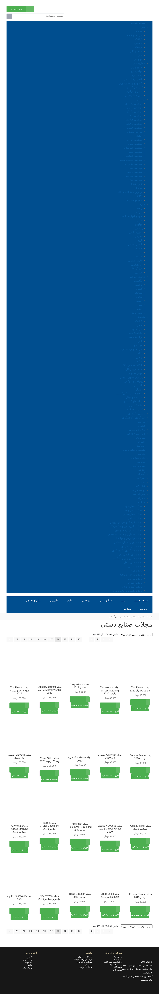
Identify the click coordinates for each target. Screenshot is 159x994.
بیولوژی (139, 224)
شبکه (140, 361)
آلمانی (139, 288)
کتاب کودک (139, 486)
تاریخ (140, 240)
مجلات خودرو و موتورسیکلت (128, 558)
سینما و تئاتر (136, 51)
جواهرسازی (136, 71)
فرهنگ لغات (136, 268)
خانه (150, 616)
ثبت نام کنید (12, 3)
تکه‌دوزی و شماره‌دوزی (131, 83)
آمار (141, 252)
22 (17, 639)
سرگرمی (140, 478)
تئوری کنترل (136, 184)
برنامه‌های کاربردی (133, 401)
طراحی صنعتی (135, 131)
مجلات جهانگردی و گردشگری (127, 550)
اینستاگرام (28, 959)
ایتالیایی (139, 297)
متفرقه (141, 498)
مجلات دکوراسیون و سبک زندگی (126, 526)
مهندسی (140, 99)
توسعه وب (137, 345)
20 (30, 639)
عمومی (139, 272)
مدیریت (141, 462)
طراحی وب (137, 329)
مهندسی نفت (136, 151)
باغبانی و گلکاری (136, 413)
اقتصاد (139, 248)
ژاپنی (140, 309)
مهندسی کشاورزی (133, 156)
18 (44, 639)
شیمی (139, 220)
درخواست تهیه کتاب (113, 962)
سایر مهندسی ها (134, 200)
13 (79, 639)
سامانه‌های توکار (134, 397)
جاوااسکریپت (136, 333)
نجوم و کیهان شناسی (132, 216)
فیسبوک (29, 962)
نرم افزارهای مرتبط (83, 959)
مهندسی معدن (135, 168)
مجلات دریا (137, 570)
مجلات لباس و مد (134, 510)
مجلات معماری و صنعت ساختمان (125, 534)
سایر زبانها (137, 313)
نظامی (141, 454)
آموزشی (140, 474)
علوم (142, 204)
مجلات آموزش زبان (132, 586)
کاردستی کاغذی (134, 87)
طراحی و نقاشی (134, 35)
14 (72, 639)
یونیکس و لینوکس (133, 381)
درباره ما (118, 956)
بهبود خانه (140, 437)
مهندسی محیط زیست (131, 160)
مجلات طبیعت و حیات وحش (128, 590)
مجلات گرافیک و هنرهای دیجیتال (126, 522)
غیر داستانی (139, 494)
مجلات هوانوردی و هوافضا (129, 538)
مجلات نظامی (135, 566)
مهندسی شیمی (135, 127)
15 (65, 639)
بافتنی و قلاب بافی (133, 79)
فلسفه (139, 256)
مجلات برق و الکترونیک (131, 554)
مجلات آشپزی (135, 582)
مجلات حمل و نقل (133, 562)
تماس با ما (117, 970)
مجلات (141, 502)
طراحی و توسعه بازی (132, 349)
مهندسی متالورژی (133, 164)
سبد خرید (87, 964)
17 (51, 639)
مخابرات (138, 188)
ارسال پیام (28, 967)
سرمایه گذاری (137, 466)
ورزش (141, 421)
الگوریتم (138, 385)
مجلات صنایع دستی (133, 514)
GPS (140, 196)
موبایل (139, 389)
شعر (140, 55)
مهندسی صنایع (135, 143)
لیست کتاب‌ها (116, 964)
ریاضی (139, 208)
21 (24, 639)
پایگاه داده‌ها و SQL (133, 365)
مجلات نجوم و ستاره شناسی (128, 542)
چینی (140, 304)
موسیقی (138, 47)
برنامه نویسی (136, 337)
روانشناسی (137, 264)
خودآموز (141, 445)
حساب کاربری (85, 967)
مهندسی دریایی (135, 172)
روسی (139, 300)
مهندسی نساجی (134, 176)
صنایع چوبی (137, 67)
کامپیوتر (141, 317)
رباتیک (139, 135)
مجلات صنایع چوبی (133, 506)
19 (37, 639)
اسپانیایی (138, 292)
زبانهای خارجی (137, 276)
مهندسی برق (136, 115)
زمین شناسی (136, 232)
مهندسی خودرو (135, 139)
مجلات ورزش (135, 578)
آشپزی (141, 441)
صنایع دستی (139, 63)
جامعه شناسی (135, 260)
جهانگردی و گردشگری (133, 417)
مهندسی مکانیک (134, 111)
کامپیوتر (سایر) (135, 409)
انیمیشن (138, 43)
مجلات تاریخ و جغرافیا (131, 574)
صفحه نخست (138, 23)
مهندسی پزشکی (134, 123)
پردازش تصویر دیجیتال (131, 377)
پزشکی (139, 228)
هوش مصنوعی (135, 373)
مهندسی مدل (136, 180)
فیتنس (141, 425)
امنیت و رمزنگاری (133, 369)
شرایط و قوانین (84, 962)
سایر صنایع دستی (134, 95)
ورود (22, 3)
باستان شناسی (135, 244)
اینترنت (141, 470)
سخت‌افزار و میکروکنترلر (129, 393)
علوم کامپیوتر (136, 405)
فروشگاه (118, 967)
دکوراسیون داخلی (136, 433)
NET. (140, 353)
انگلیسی (138, 280)
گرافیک (139, 39)
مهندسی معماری (134, 103)
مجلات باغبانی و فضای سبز (129, 530)
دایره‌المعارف (138, 458)
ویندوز (139, 357)
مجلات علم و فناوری (132, 546)
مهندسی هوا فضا (134, 119)
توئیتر (31, 965)
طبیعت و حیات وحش (134, 450)
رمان (142, 482)
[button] (140, 710)
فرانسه (139, 284)
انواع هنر (138, 59)
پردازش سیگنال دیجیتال (130, 192)
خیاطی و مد (136, 75)
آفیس (140, 325)
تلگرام (30, 956)
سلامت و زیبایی (137, 429)
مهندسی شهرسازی (133, 147)
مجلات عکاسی (135, 518)
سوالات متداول (85, 956)
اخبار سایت (117, 959)
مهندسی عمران (135, 107)
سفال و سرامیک (134, 91)
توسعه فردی (138, 490)
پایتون (140, 341)
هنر (143, 27)
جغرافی (138, 236)
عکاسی (139, 31)
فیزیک (139, 212)
